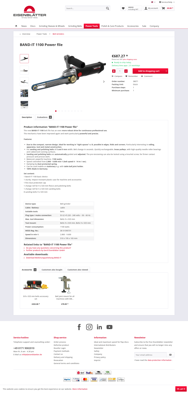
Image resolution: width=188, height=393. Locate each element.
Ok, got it (181, 389)
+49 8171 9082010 (23, 348)
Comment (148, 76)
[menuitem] (87, 8)
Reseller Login (60, 348)
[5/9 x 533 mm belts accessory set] (35, 285)
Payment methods (61, 351)
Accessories (29, 269)
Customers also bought (52, 269)
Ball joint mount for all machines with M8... (64, 297)
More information (79, 389)
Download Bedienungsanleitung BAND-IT (43, 257)
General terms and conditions (66, 363)
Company (98, 354)
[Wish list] (123, 8)
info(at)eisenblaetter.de (32, 354)
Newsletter (98, 348)
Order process (60, 342)
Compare (118, 76)
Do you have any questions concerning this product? (48, 248)
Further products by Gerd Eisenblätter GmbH (45, 250)
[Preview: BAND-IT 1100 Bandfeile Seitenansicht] (24, 70)
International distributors (105, 345)
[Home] (16, 26)
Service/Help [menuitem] (167, 2)
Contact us (58, 354)
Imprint (97, 360)
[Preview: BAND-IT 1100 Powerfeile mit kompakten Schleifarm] (24, 81)
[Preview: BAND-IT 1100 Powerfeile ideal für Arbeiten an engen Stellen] (24, 93)
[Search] (107, 8)
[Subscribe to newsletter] (170, 354)
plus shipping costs (130, 59)
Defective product (61, 345)
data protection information (160, 360)
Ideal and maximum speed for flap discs (111, 342)
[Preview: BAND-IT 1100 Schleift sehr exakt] (24, 104)
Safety (96, 351)
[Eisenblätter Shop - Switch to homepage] (33, 12)
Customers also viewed (78, 269)
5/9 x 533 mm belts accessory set (35, 297)
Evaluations (44, 117)
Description (27, 117)
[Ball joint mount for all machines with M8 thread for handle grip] (65, 285)
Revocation (58, 360)
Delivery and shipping (63, 357)
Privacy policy (100, 357)
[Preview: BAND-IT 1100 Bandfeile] (24, 58)
